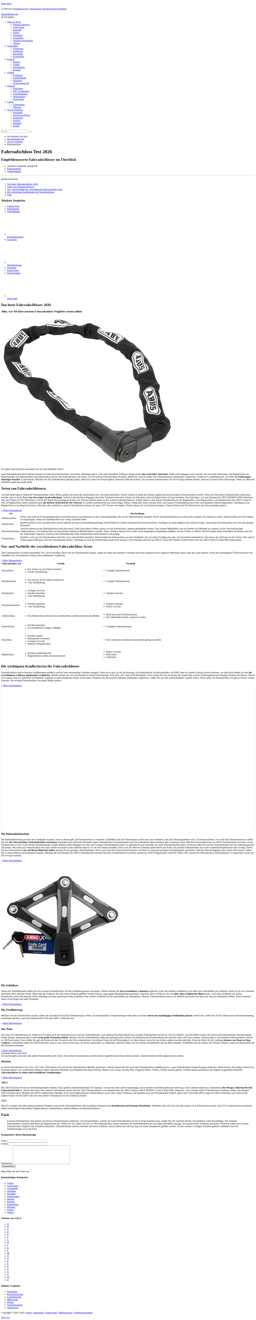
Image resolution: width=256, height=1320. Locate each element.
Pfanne (10, 1302)
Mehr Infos (6, 3)
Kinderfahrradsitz (15, 237)
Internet (10, 1199)
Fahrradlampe (13, 211)
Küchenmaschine (15, 1294)
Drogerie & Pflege (21, 115)
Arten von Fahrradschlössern (20, 187)
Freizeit (16, 120)
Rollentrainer (13, 209)
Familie (10, 72)
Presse (29, 1312)
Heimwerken (19, 96)
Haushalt (17, 30)
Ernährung (18, 51)
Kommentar (6, 1163)
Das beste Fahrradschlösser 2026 (22, 184)
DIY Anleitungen (21, 91)
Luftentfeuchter (14, 1297)
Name (4, 1140)
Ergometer (12, 239)
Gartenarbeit (19, 104)
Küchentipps (19, 67)
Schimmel (17, 35)
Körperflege (18, 56)
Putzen (16, 32)
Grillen (16, 64)
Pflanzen (17, 107)
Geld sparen (18, 27)
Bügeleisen (12, 1291)
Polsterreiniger (14, 273)
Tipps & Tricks (14, 22)
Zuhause (11, 86)
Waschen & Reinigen (23, 40)
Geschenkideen (20, 94)
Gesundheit (12, 46)
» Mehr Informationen (11, 510)
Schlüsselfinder (14, 171)
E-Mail (4, 1143)
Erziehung (18, 75)
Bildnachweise (65, 1312)
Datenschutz (51, 1312)
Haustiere (17, 80)
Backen (16, 62)
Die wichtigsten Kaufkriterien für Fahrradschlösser (30, 192)
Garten (10, 102)
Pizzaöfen (11, 267)
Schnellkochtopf (14, 1305)
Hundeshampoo (14, 265)
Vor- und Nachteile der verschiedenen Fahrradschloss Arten (35, 189)
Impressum (38, 1312)
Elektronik (18, 118)
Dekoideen (18, 88)
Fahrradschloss (14, 168)
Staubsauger (13, 1307)
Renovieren (18, 99)
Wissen (16, 43)
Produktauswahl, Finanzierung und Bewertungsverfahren (40, 9)
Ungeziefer (18, 38)
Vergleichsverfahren (83, 1312)
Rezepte (17, 70)
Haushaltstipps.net (15, 139)
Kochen (11, 59)
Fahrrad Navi (13, 206)
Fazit (9, 194)
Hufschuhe (12, 298)
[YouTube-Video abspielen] (128, 758)
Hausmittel (18, 54)
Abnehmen (18, 48)
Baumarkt (17, 112)
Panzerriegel (13, 270)
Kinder (16, 126)
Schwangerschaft (21, 83)
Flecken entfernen (21, 24)
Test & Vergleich (15, 110)
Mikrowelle (12, 1299)
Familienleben (19, 78)
